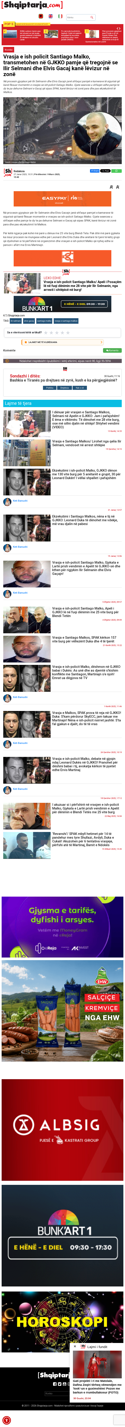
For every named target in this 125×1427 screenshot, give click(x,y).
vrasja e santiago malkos (66, 321)
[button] (6, 1420)
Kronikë (9, 50)
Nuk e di (80, 388)
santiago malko (44, 321)
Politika (49, 388)
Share (96, 171)
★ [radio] (45, 332)
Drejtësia (64, 388)
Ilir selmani (16, 321)
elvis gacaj (29, 321)
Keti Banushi (20, 500)
